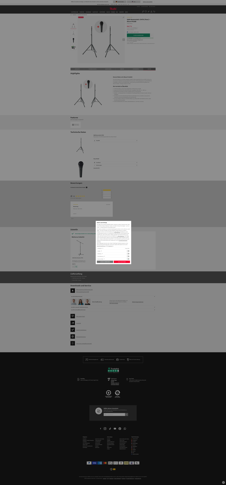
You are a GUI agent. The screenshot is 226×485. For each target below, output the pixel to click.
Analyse (98, 251)
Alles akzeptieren (122, 261)
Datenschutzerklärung (101, 246)
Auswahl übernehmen (105, 261)
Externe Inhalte (100, 259)
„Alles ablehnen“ (117, 231)
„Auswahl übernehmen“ (123, 240)
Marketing (99, 253)
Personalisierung (100, 256)
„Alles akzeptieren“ (120, 236)
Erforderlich (99, 248)
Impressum (110, 246)
